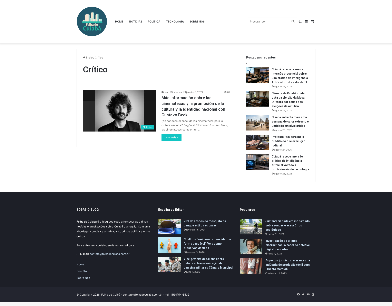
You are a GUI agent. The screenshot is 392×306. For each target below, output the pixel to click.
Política (154, 21)
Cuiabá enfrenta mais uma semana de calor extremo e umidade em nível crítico (290, 121)
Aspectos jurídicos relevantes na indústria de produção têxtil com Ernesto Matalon (287, 265)
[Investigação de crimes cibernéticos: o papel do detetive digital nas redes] (251, 246)
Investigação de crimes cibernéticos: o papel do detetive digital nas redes (287, 245)
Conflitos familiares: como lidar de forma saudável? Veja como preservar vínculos (207, 244)
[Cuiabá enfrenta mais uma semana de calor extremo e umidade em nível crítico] (257, 122)
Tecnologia (175, 21)
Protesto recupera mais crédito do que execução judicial (288, 141)
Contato (82, 271)
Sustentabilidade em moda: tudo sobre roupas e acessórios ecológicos (287, 225)
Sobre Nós (197, 21)
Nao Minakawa (173, 92)
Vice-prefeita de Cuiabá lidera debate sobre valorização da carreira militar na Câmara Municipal (208, 263)
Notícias (135, 21)
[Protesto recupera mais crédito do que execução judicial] (257, 142)
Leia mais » (171, 137)
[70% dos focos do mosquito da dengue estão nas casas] (169, 226)
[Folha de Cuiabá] (92, 21)
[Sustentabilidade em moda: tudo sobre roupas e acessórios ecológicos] (251, 226)
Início (89, 57)
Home (119, 21)
